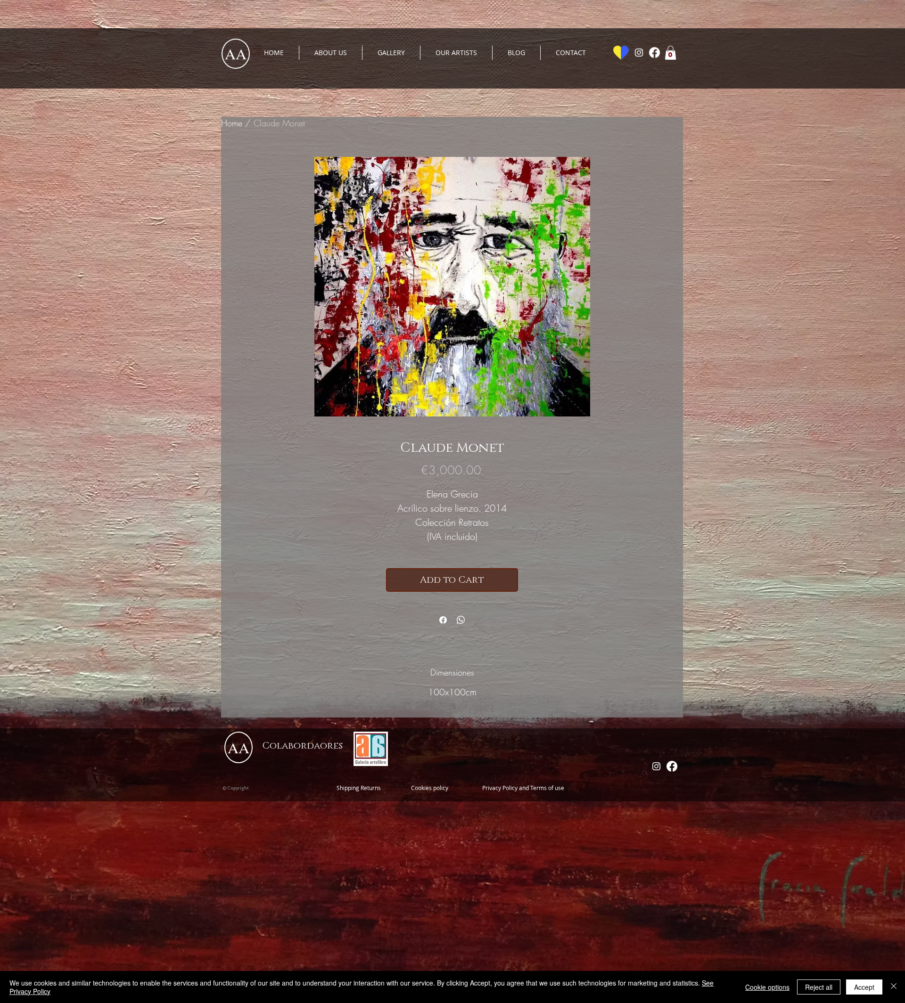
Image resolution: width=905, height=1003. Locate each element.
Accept (864, 987)
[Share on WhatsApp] (461, 620)
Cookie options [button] (767, 987)
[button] (670, 53)
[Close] (893, 987)
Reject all (818, 987)
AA (236, 53)
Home (231, 123)
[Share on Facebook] (443, 620)
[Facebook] (654, 52)
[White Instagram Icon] (639, 52)
